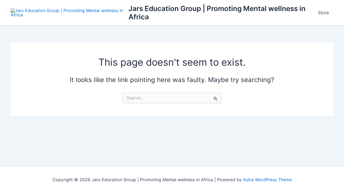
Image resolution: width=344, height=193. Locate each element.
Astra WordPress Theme (267, 179)
